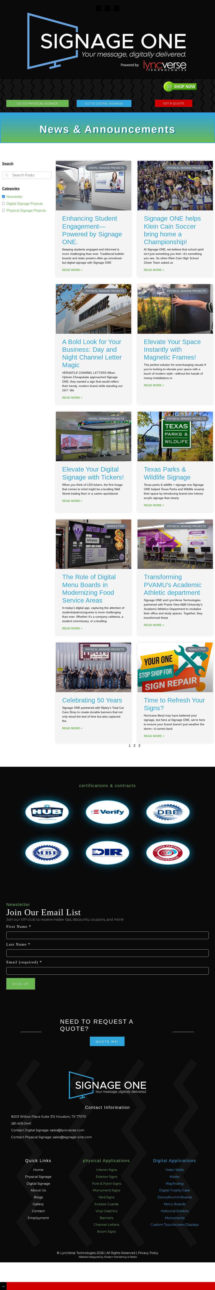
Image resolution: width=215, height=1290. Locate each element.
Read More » (72, 270)
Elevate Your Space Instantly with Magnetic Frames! (172, 349)
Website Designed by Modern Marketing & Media (108, 1256)
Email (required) (24, 962)
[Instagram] (98, 8)
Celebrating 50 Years (92, 700)
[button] (148, 103)
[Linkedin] (116, 8)
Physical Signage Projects (26, 210)
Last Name (18, 944)
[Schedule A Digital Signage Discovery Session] (111, 1286)
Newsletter (14, 196)
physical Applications (106, 1160)
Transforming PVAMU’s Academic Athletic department (173, 584)
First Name (18, 926)
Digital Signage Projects (25, 203)
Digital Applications (174, 1160)
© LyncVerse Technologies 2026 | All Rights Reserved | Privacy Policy (107, 1253)
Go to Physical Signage (37, 103)
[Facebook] (107, 8)
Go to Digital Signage (104, 103)
